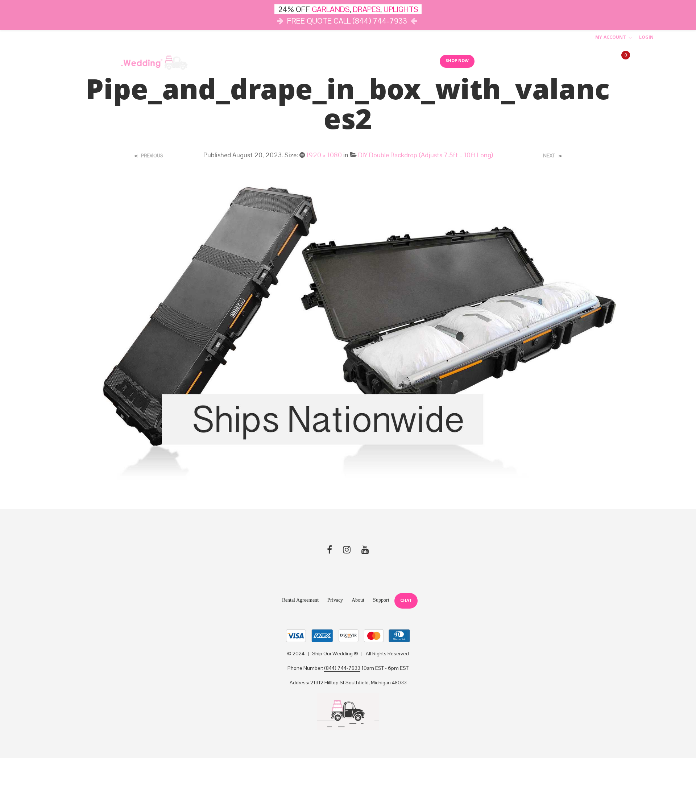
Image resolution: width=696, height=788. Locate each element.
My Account (610, 38)
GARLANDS (330, 9)
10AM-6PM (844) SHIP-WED (577, 61)
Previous (152, 155)
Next (549, 155)
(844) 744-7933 (342, 668)
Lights (308, 61)
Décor (276, 61)
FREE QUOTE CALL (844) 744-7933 (347, 21)
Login (646, 38)
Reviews (420, 61)
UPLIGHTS (401, 9)
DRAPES (366, 9)
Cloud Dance (381, 61)
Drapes (341, 61)
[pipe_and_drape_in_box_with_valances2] (348, 329)
